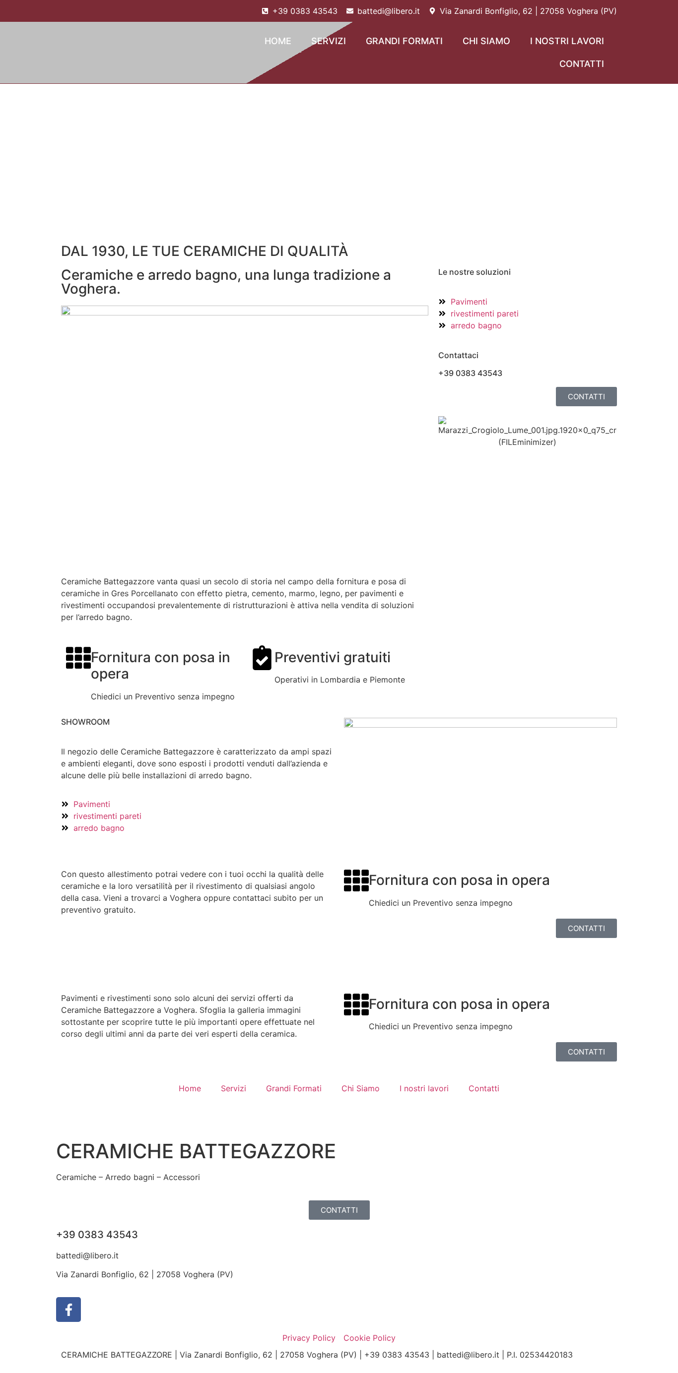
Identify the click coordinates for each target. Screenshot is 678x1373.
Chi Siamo (486, 41)
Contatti (581, 64)
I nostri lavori (567, 41)
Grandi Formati (404, 41)
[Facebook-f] (68, 1309)
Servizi (328, 41)
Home (278, 41)
